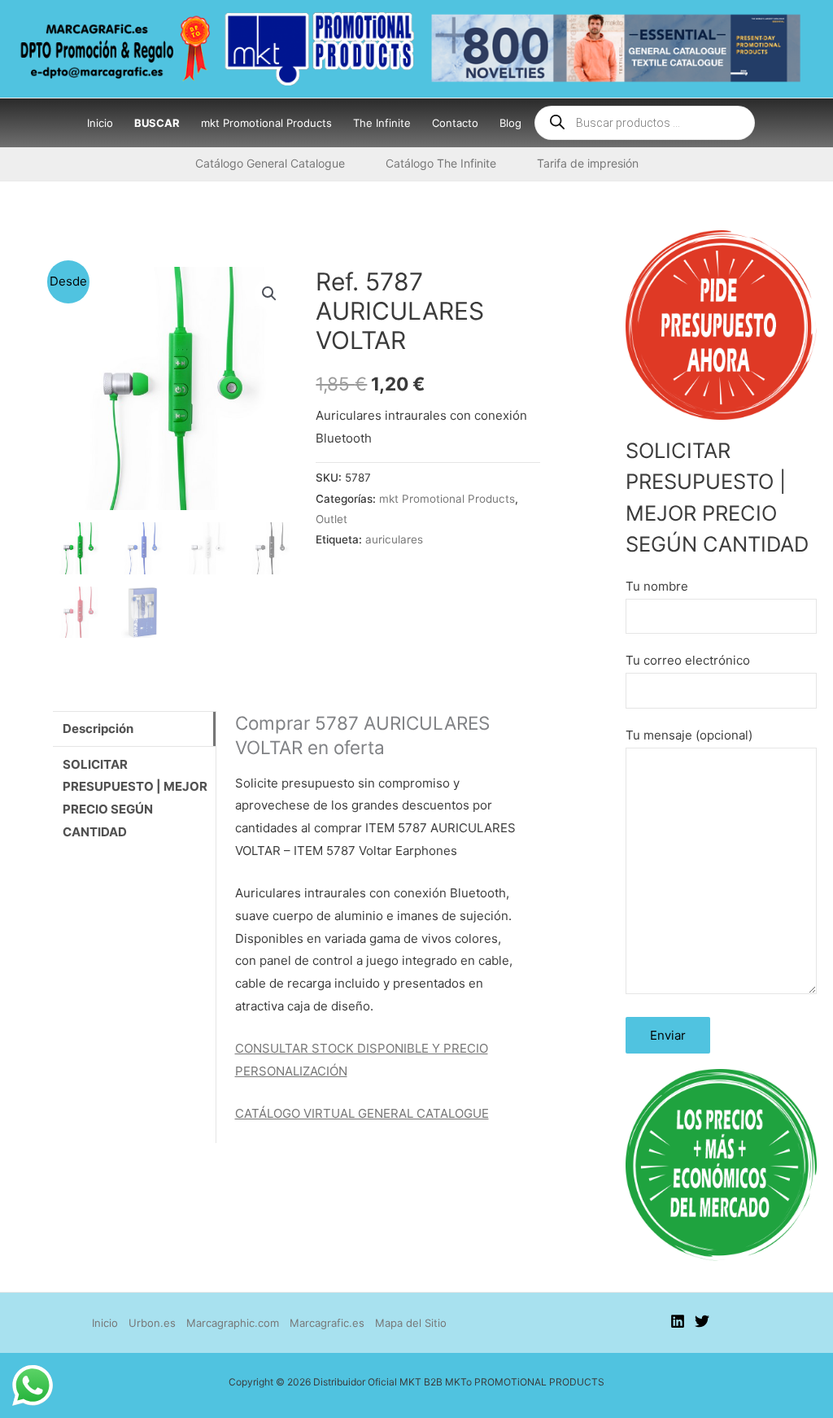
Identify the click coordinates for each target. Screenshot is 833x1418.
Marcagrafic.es (327, 1322)
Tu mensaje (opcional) (689, 735)
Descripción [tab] (98, 728)
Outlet (331, 519)
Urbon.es (152, 1322)
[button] (269, 293)
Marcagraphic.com (232, 1322)
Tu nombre (657, 586)
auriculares (394, 539)
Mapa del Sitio (411, 1322)
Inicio (105, 1322)
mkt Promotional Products (447, 498)
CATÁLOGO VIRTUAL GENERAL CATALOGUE (362, 1113)
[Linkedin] (677, 1321)
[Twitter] (702, 1321)
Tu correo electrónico (688, 660)
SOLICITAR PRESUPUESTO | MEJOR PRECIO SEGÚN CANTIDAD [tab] (135, 798)
